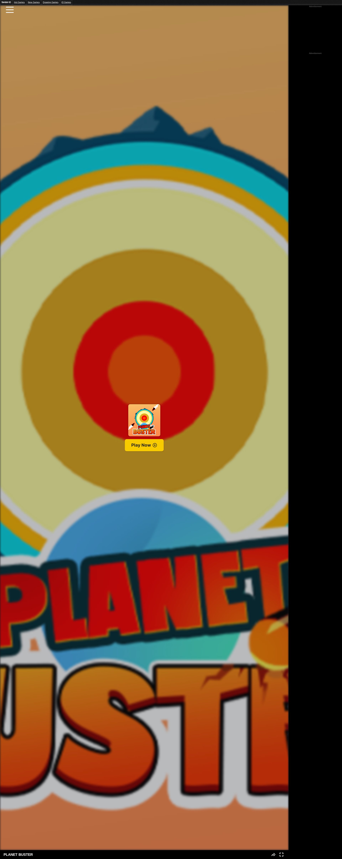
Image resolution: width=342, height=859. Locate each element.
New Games (34, 2)
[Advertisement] (315, 30)
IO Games (66, 2)
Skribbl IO (6, 2)
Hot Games (19, 2)
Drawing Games (50, 2)
